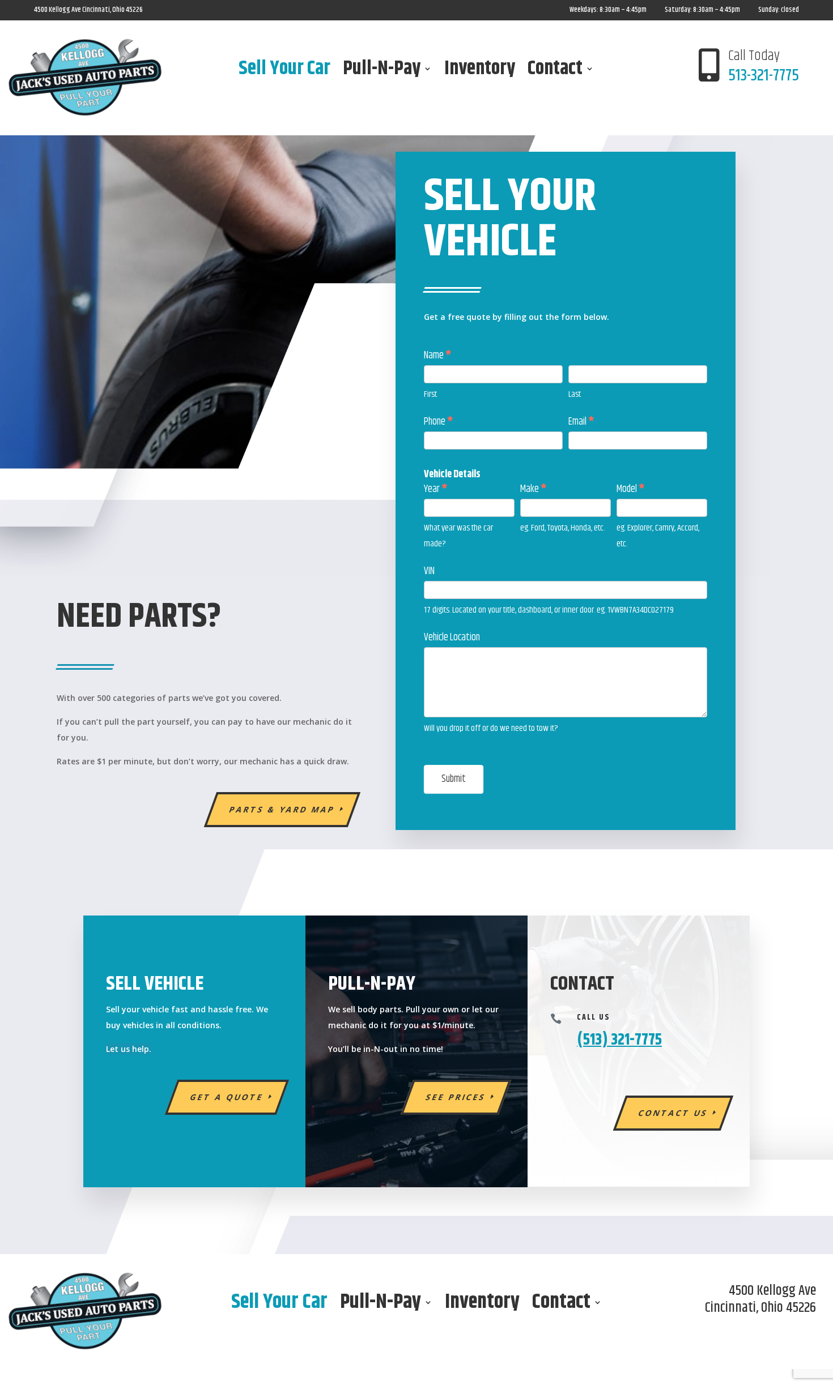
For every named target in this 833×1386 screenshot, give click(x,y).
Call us (593, 1017)
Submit (453, 779)
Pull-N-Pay (381, 71)
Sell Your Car (284, 71)
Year (435, 489)
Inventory (479, 71)
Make (533, 489)
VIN (429, 571)
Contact (555, 71)
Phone (438, 422)
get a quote (227, 1097)
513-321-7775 (763, 75)
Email (581, 422)
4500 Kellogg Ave (58, 9)
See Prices (456, 1097)
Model (630, 489)
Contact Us (673, 1112)
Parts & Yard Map (282, 809)
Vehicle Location (452, 637)
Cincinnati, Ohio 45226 (112, 9)
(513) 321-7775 (619, 1040)
